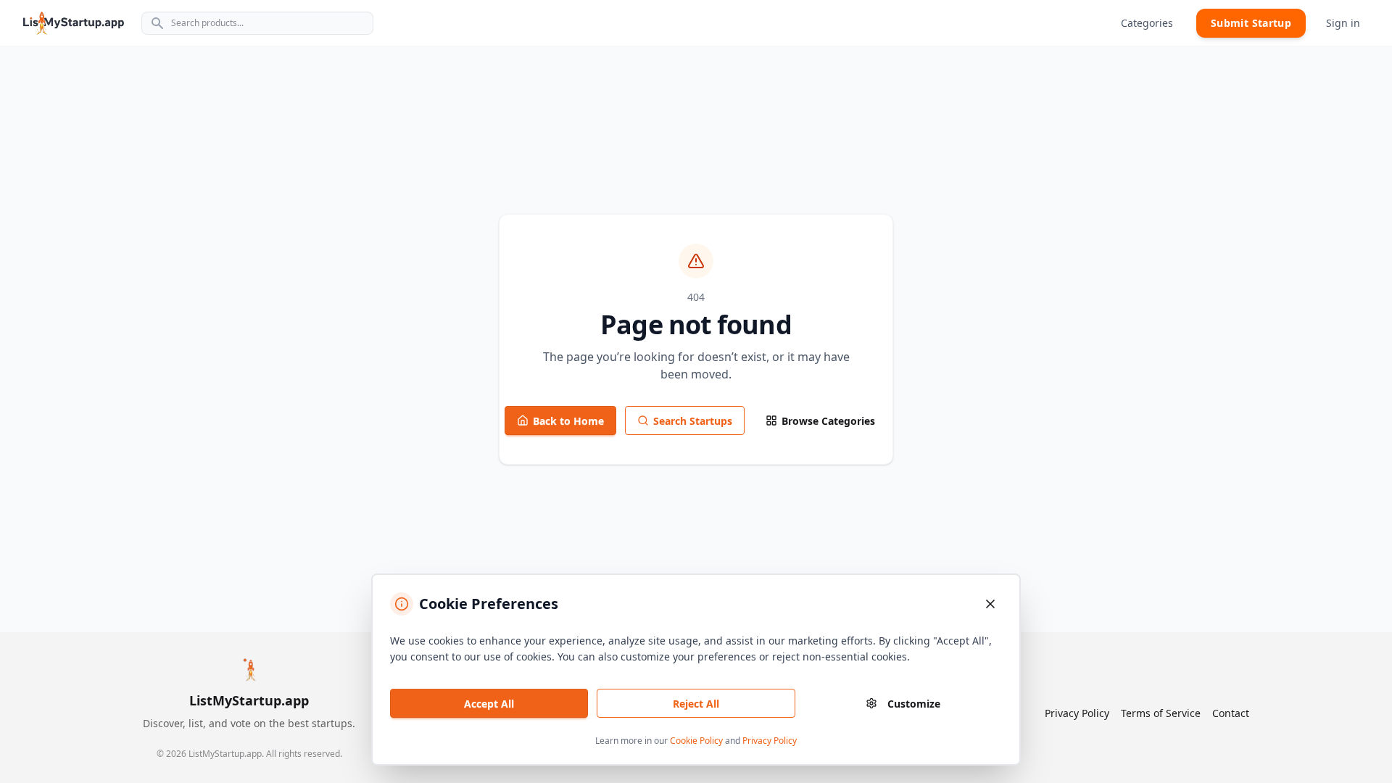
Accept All (489, 703)
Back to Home (568, 421)
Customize (913, 703)
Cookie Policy (696, 740)
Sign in (1343, 23)
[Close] (990, 604)
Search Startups (692, 421)
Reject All (696, 703)
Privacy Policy (769, 740)
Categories (1147, 23)
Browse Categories (828, 421)
